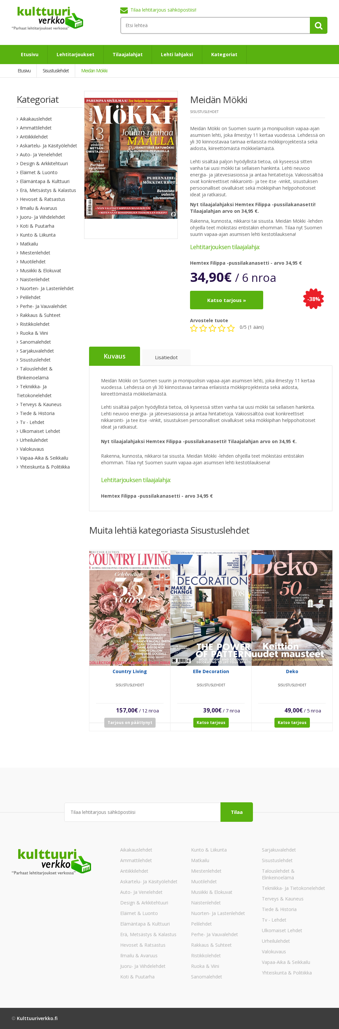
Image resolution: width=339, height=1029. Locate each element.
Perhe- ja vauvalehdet (43, 306)
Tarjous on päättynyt (130, 722)
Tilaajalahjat (128, 54)
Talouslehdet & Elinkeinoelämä (278, 874)
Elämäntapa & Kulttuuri (45, 181)
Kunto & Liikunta (38, 235)
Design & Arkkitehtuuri (44, 163)
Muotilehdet (33, 261)
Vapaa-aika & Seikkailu (44, 458)
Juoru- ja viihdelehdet (42, 217)
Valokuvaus (32, 449)
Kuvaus (114, 356)
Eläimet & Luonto (39, 172)
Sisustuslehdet (35, 360)
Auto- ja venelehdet (41, 154)
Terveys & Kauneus (41, 404)
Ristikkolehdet (35, 324)
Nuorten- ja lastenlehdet (47, 288)
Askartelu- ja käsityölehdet (48, 145)
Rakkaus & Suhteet (40, 315)
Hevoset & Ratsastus (42, 199)
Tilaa (237, 812)
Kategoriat (224, 54)
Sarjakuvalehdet (37, 351)
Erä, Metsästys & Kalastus (48, 190)
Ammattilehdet (36, 128)
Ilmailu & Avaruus (38, 208)
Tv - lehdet (32, 422)
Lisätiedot (166, 357)
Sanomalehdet (35, 342)
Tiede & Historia (37, 413)
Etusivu (29, 54)
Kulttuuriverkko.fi (37, 1018)
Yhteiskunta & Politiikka (45, 467)
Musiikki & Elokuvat (40, 270)
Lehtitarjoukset (75, 54)
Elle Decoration (211, 671)
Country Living (130, 671)
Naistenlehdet (35, 279)
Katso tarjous (211, 722)
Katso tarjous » (226, 300)
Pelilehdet (30, 297)
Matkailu (29, 244)
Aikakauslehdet (36, 119)
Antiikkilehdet (34, 136)
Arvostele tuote (209, 320)
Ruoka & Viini (34, 333)
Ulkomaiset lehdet (40, 431)
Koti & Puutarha (37, 226)
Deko (292, 671)
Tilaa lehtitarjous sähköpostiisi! (163, 10)
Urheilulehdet (34, 440)
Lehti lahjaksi (177, 54)
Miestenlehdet (35, 252)
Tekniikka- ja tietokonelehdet (293, 888)
